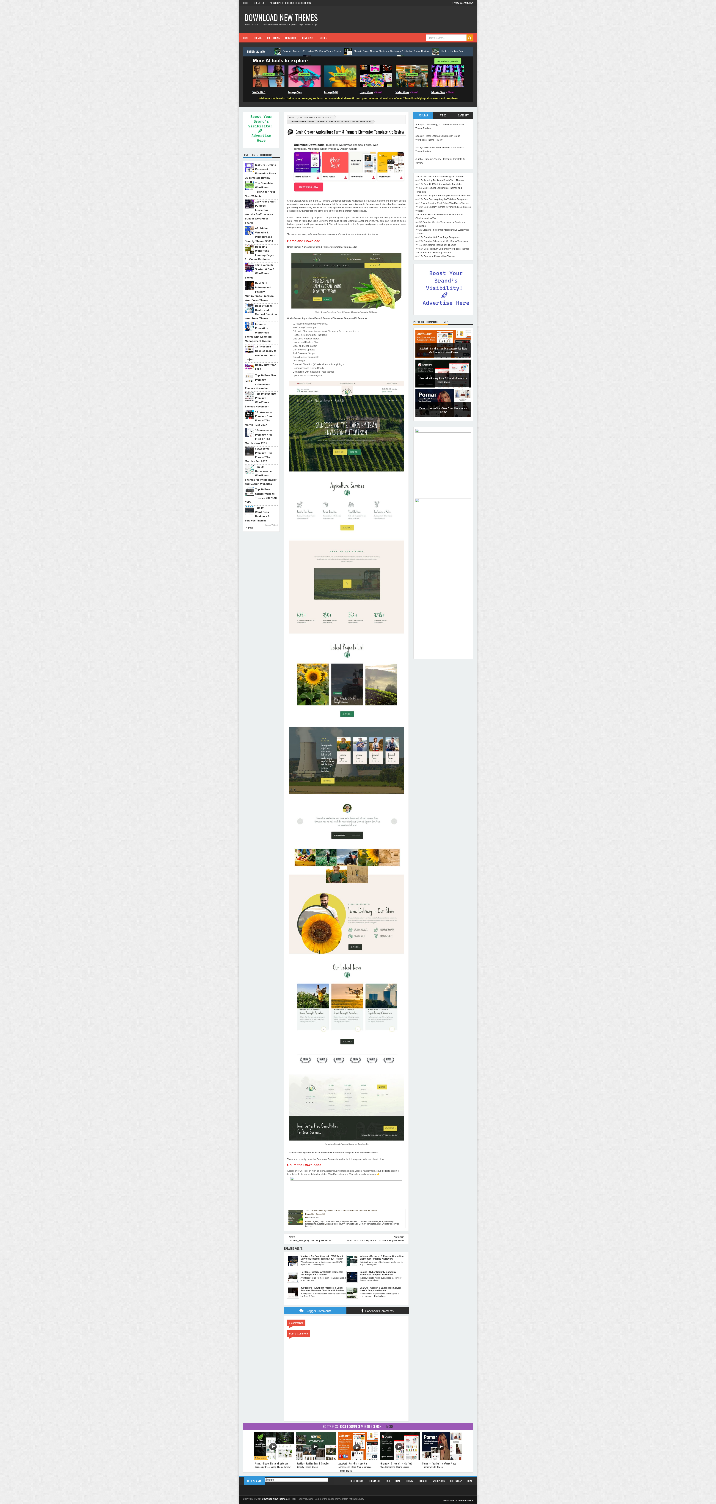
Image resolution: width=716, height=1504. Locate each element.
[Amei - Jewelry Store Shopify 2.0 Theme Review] (443, 386)
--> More (249, 528)
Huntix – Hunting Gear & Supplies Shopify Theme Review (312, 1465)
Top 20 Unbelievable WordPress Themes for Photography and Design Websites (261, 475)
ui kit (361, 1224)
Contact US (259, 2)
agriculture (325, 1221)
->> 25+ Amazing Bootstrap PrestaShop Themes (439, 180)
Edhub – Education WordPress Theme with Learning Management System (258, 332)
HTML (398, 1481)
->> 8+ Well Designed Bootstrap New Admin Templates (443, 195)
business (335, 1221)
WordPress (439, 1481)
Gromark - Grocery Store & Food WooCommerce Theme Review (396, 1465)
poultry (342, 1224)
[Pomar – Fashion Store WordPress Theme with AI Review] (442, 1458)
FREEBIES (323, 38)
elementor (354, 1221)
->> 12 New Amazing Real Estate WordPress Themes (442, 203)
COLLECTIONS (273, 38)
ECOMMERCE (291, 38)
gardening (388, 1221)
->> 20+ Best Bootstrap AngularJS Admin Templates (441, 199)
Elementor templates (369, 1221)
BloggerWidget (271, 525)
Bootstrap (456, 1481)
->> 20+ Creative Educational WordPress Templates (441, 241)
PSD (388, 1481)
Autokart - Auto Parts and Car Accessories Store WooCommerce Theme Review (354, 1467)
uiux (379, 1224)
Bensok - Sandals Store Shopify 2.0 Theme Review (443, 350)
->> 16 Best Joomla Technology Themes (435, 245)
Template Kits (352, 1224)
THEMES (258, 38)
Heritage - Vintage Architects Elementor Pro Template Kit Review (346, 51)
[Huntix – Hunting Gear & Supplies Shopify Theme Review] (316, 1458)
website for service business (316, 117)
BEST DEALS (307, 38)
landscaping (310, 1224)
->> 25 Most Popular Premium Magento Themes (439, 176)
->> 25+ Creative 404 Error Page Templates (437, 237)
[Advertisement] (443, 601)
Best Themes (357, 1481)
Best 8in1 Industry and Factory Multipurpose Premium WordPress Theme (259, 292)
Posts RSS (448, 1500)
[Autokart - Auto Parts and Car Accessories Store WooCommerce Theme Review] (358, 1458)
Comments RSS (464, 1500)
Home (245, 2)
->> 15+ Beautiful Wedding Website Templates (438, 184)
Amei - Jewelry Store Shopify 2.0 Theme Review (443, 378)
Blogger (423, 1481)
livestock (321, 1224)
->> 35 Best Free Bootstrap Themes (433, 252)
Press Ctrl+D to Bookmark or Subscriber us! (290, 2)
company (344, 1221)
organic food (331, 1224)
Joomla (409, 1481)
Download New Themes (281, 17)
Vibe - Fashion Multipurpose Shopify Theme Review (443, 410)
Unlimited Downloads (304, 1165)
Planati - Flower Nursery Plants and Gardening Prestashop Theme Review (273, 1465)
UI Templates (370, 1224)
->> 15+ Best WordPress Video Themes (435, 256)
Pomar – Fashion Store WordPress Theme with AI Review (439, 1465)
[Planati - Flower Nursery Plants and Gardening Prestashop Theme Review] (274, 1458)
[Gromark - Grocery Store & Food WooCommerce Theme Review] (400, 1458)
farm (381, 1221)
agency (316, 1221)
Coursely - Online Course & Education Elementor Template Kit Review (426, 51)
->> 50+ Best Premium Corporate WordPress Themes (442, 249)
